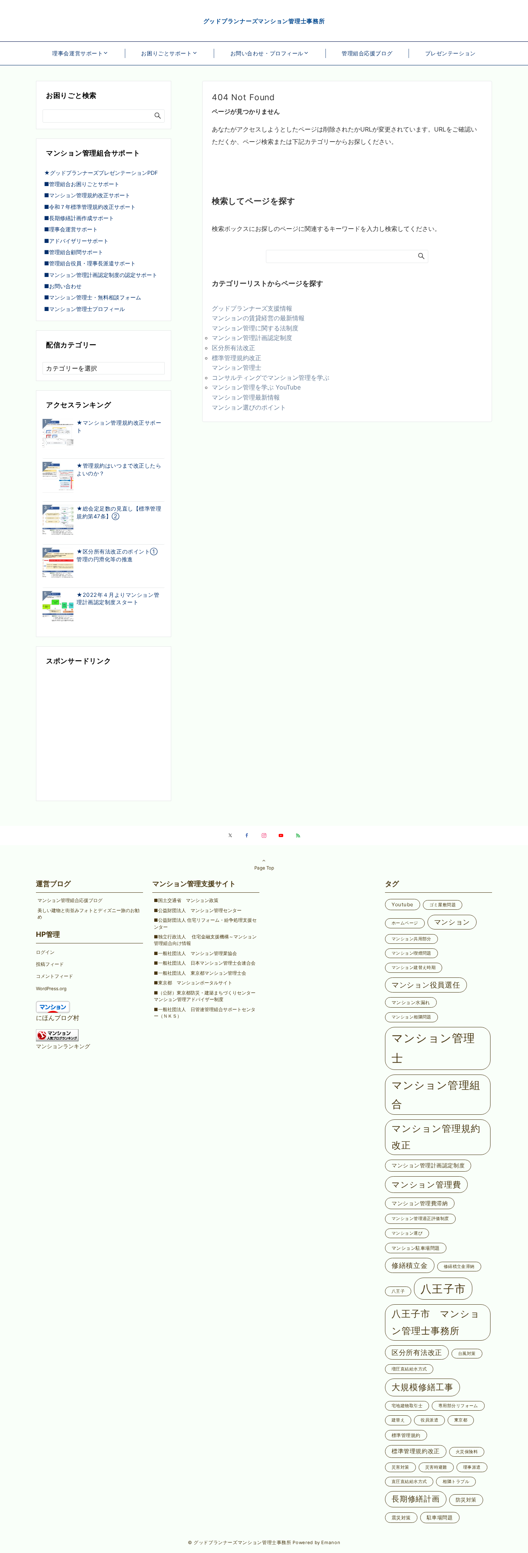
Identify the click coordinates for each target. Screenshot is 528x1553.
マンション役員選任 (426, 985)
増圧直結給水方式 (409, 1369)
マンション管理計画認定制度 (252, 338)
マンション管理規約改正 (436, 1137)
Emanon (330, 1542)
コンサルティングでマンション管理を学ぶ (270, 377)
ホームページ (405, 923)
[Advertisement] (104, 734)
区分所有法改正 (233, 348)
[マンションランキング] (57, 1034)
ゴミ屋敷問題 (442, 904)
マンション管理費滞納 (420, 1203)
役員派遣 (429, 1420)
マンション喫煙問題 (411, 953)
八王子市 (443, 1288)
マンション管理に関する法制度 (255, 328)
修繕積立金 (410, 1265)
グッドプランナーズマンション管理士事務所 (264, 21)
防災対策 (466, 1500)
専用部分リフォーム (458, 1405)
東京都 (460, 1420)
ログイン (45, 952)
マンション (452, 922)
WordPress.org (51, 988)
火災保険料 (467, 1451)
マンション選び (407, 1233)
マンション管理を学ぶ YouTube (259, 387)
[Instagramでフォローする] (264, 836)
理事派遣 (472, 1467)
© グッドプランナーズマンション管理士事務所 (239, 1542)
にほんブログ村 (57, 1018)
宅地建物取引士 (407, 1405)
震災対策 (401, 1518)
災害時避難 (436, 1467)
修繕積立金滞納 (459, 1266)
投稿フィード (50, 964)
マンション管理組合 (436, 1095)
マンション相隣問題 (411, 1017)
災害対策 (400, 1467)
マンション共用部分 (411, 938)
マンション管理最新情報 (246, 397)
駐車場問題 (440, 1517)
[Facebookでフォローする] (247, 836)
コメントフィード (54, 976)
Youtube (403, 904)
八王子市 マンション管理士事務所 (436, 1322)
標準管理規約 (406, 1435)
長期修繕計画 (416, 1498)
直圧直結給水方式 (409, 1481)
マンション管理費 (426, 1184)
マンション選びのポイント (249, 407)
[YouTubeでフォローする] (281, 836)
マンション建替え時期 (414, 967)
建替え (398, 1420)
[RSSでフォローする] (298, 836)
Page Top (264, 868)
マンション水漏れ (411, 1002)
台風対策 (467, 1353)
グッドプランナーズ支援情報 (252, 308)
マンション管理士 (236, 367)
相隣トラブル (456, 1481)
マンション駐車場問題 (416, 1248)
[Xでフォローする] (230, 836)
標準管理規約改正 (236, 358)
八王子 (398, 1291)
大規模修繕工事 (422, 1387)
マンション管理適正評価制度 (420, 1218)
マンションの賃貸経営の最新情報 (258, 318)
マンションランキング (63, 1046)
